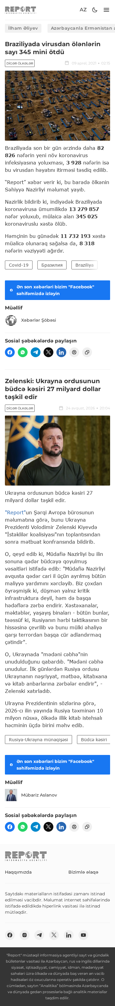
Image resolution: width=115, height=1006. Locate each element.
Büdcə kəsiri (94, 739)
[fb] (10, 352)
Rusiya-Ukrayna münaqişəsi (38, 739)
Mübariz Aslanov (39, 795)
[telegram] (35, 352)
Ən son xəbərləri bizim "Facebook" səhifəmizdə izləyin (55, 290)
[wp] (23, 352)
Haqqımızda (18, 872)
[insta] (24, 935)
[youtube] (83, 935)
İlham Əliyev (23, 28)
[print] (74, 352)
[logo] (20, 10)
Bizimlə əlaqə (83, 872)
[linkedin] (61, 352)
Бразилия (52, 265)
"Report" (15, 512)
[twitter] (48, 352)
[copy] (87, 352)
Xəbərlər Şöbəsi (38, 320)
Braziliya (84, 265)
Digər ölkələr (19, 63)
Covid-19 (19, 265)
